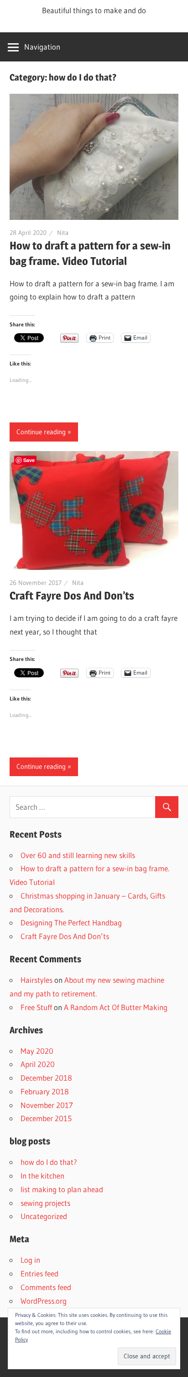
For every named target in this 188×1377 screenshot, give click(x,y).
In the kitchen (42, 1175)
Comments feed (46, 1287)
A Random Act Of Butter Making (115, 1007)
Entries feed (39, 1273)
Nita (62, 233)
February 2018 (45, 1091)
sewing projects (45, 1203)
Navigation (42, 46)
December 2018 (46, 1077)
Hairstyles (36, 980)
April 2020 (38, 1064)
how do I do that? (49, 1162)
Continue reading (41, 431)
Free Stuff (36, 1007)
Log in (30, 1260)
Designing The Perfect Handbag (71, 922)
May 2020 (37, 1051)
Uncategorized (44, 1216)
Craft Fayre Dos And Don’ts (72, 595)
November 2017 (47, 1105)
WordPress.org (44, 1301)
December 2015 (46, 1118)
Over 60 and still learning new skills (78, 855)
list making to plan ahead (62, 1189)
